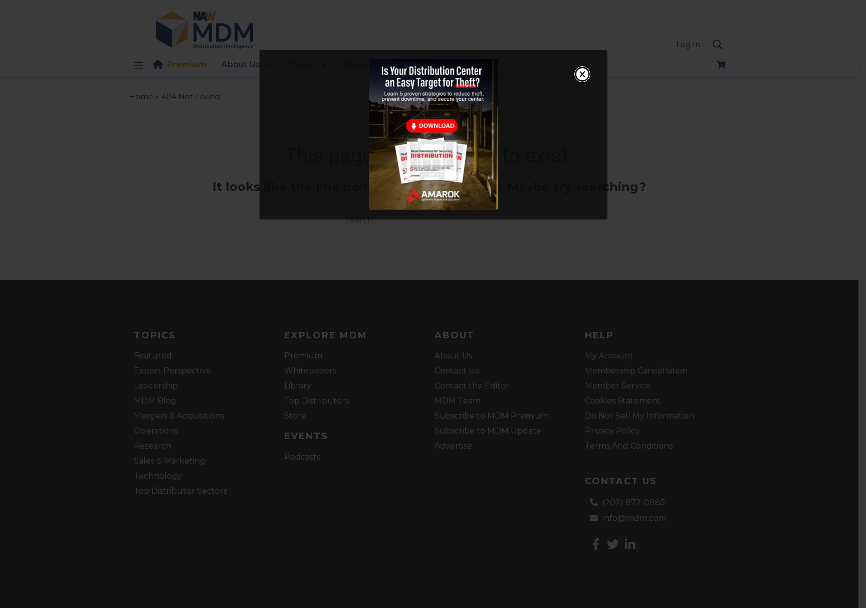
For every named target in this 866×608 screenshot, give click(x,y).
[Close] (582, 74)
